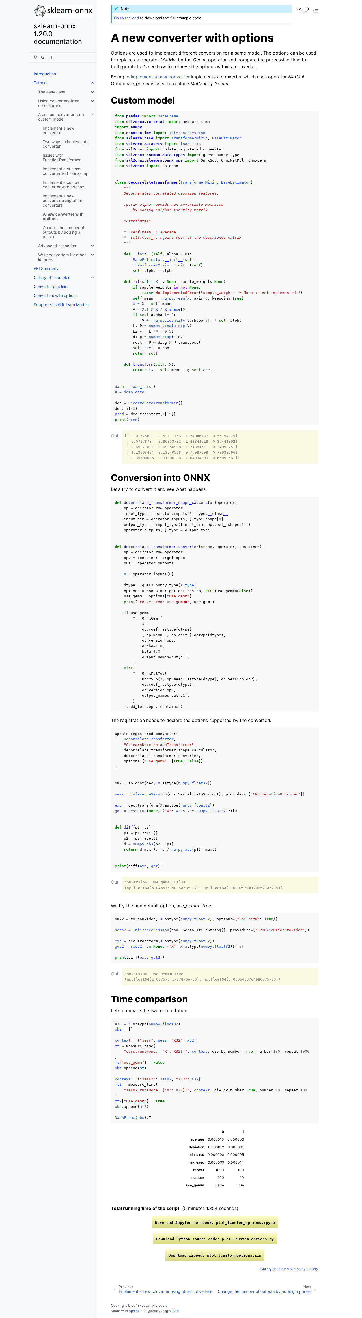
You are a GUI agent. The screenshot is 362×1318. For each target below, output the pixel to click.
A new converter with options (63, 216)
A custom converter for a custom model (61, 116)
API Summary (46, 268)
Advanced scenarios (57, 245)
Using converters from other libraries (58, 103)
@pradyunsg (158, 1311)
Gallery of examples (52, 277)
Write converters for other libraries (62, 257)
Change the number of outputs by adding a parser (63, 232)
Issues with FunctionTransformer (62, 157)
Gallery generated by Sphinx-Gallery (289, 1269)
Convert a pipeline (50, 286)
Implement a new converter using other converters (62, 200)
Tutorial (40, 82)
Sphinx (134, 1311)
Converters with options (55, 295)
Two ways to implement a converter (66, 144)
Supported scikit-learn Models (61, 304)
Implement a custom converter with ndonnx (63, 184)
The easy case (51, 91)
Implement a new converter (58, 130)
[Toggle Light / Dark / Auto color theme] (307, 10)
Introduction (45, 73)
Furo (175, 1311)
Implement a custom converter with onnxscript (66, 171)
